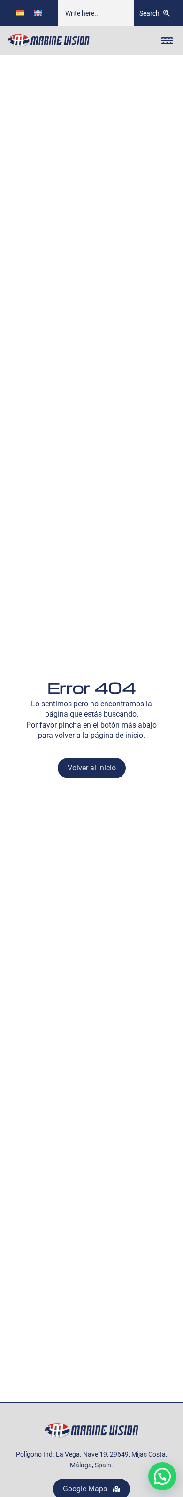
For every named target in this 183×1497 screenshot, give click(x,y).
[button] (167, 40)
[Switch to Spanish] (20, 13)
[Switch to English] (38, 13)
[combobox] (96, 13)
